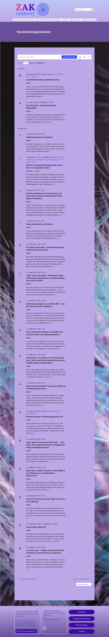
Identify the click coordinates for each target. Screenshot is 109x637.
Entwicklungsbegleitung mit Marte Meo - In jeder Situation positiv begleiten (45, 305)
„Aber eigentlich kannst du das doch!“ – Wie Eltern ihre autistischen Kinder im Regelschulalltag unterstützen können (45, 445)
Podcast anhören (82, 625)
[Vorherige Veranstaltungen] (18, 63)
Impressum (47, 615)
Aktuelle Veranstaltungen (23, 19)
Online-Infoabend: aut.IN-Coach (39, 224)
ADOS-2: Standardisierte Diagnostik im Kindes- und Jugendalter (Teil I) (44, 166)
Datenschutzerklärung (52, 610)
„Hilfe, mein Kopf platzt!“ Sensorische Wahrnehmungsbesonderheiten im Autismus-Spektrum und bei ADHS (45, 278)
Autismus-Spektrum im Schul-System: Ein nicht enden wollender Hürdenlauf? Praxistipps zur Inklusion (44, 196)
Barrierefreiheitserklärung (54, 613)
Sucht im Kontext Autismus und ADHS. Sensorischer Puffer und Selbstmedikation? (45, 333)
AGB (45, 617)
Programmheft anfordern (81, 618)
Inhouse (65, 19)
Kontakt (81, 631)
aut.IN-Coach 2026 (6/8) (36, 527)
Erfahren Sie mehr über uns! (26, 631)
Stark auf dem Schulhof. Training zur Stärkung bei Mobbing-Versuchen (46, 387)
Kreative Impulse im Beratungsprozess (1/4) (44, 416)
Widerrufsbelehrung (51, 619)
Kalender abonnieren (83, 584)
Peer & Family (74, 19)
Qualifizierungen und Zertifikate (48, 19)
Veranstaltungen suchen (69, 57)
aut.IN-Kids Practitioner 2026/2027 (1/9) (42, 79)
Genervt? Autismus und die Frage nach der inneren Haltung (45, 500)
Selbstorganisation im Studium (39, 137)
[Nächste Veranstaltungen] (21, 63)
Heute (26, 63)
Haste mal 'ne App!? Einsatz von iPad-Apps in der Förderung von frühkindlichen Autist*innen (45, 473)
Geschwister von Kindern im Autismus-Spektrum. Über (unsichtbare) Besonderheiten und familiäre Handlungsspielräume (45, 360)
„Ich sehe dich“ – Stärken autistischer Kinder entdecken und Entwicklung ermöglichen (45, 551)
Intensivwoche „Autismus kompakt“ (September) (41, 106)
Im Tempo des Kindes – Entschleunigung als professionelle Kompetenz (45, 248)
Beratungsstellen (88, 19)
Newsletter (82, 612)
